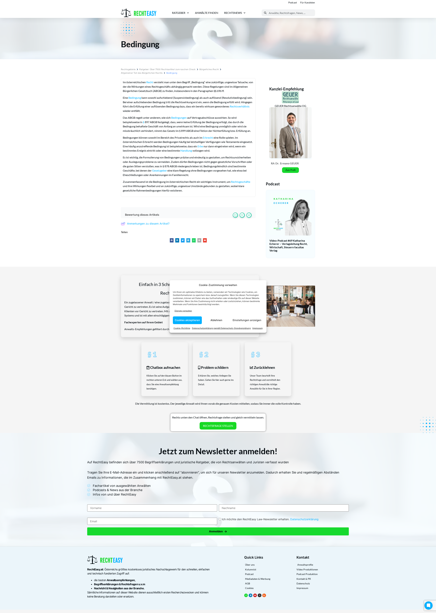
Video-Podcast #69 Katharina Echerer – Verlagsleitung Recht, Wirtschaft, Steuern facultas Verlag (288, 245)
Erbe (200, 146)
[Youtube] (255, 595)
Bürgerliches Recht (209, 69)
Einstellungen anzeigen (247, 320)
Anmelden (218, 531)
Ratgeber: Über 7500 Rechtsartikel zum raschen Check (167, 69)
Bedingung (134, 97)
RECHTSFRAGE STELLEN (218, 425)
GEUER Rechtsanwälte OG (290, 105)
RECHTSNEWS (233, 12)
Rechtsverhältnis (240, 106)
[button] (172, 240)
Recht (149, 82)
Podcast (292, 2)
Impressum (257, 328)
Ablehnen (216, 320)
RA (273, 163)
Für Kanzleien (307, 2)
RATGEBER (178, 12)
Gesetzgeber (159, 170)
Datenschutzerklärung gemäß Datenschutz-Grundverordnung (221, 328)
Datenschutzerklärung (304, 519)
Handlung (186, 150)
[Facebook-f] (246, 595)
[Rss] (264, 595)
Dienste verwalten (183, 310)
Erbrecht (208, 137)
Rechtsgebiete (128, 69)
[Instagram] (259, 595)
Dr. (277, 163)
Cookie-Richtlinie (182, 328)
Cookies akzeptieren (187, 320)
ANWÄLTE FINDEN (206, 12)
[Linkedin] (250, 595)
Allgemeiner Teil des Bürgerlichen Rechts (142, 73)
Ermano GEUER (289, 163)
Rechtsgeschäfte (240, 181)
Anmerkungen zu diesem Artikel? (148, 223)
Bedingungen (179, 117)
